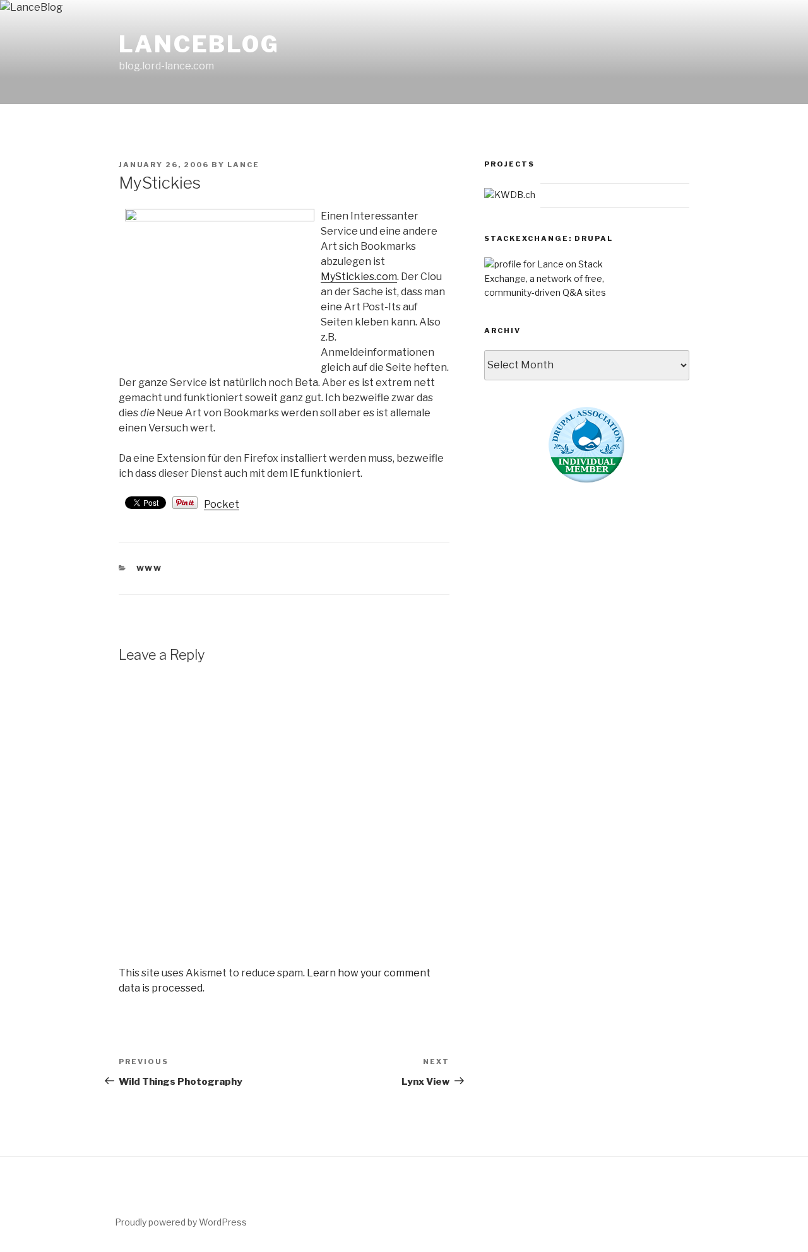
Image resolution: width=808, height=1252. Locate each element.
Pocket (221, 504)
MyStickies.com (359, 277)
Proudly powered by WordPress (181, 1222)
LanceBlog (199, 44)
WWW (149, 568)
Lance (243, 164)
